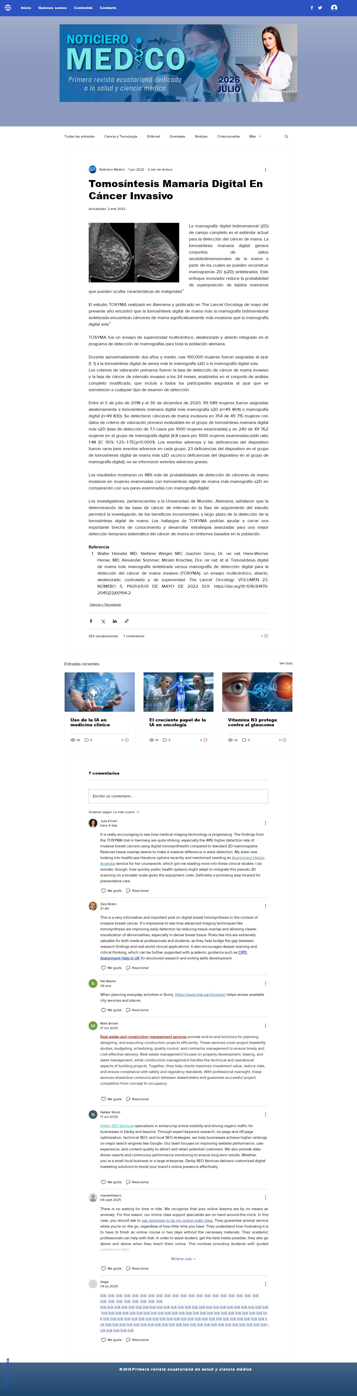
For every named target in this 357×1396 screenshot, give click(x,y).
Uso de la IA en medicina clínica (90, 722)
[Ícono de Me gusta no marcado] (103, 891)
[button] (286, 136)
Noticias (201, 136)
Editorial (153, 136)
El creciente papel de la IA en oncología (177, 722)
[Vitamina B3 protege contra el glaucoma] (257, 692)
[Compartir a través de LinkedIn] (114, 621)
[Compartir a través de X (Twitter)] (103, 621)
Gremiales (177, 136)
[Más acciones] (265, 169)
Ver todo (286, 663)
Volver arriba (7, 1373)
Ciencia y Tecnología (120, 136)
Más (252, 136)
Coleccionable (228, 136)
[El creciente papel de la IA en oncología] (179, 692)
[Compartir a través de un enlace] (126, 621)
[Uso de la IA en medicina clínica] (100, 692)
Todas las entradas (79, 136)
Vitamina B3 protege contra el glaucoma (252, 722)
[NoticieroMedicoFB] (311, 7)
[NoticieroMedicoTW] (320, 7)
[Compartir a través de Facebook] (91, 621)
